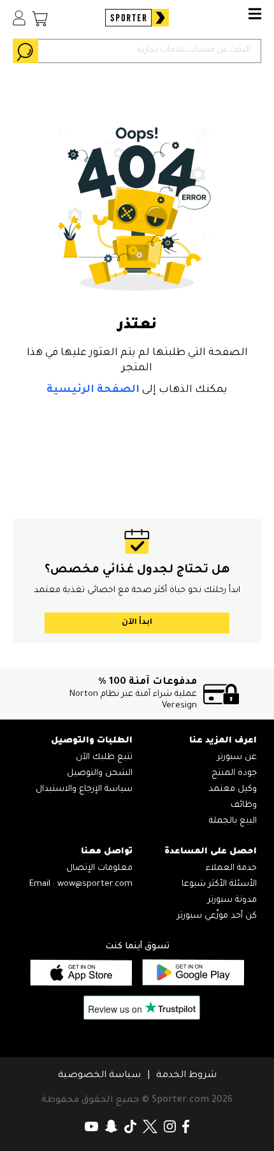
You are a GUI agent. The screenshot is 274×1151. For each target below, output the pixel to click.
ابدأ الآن (137, 622)
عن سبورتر (237, 757)
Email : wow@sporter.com (81, 884)
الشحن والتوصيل (100, 773)
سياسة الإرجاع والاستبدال (84, 789)
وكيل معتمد (232, 789)
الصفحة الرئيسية (93, 390)
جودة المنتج (234, 773)
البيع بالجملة (233, 821)
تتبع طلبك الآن (104, 757)
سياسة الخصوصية (99, 1076)
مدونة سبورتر (232, 900)
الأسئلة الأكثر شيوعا (219, 884)
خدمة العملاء (231, 868)
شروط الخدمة (186, 1076)
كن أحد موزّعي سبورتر (217, 916)
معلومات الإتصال (99, 868)
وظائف (244, 805)
